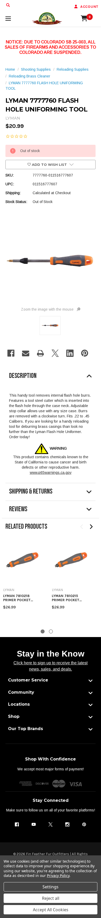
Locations (19, 704)
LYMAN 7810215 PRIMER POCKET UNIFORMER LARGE (68, 598)
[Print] (40, 353)
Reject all (50, 898)
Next (91, 527)
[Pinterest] (84, 353)
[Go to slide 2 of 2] (51, 631)
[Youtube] (33, 824)
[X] (55, 353)
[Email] (25, 353)
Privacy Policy (58, 875)
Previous (81, 527)
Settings (50, 887)
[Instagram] (67, 824)
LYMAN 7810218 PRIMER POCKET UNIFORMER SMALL (19, 598)
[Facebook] (10, 353)
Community (21, 692)
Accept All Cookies (50, 910)
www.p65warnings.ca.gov (50, 472)
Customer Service (28, 680)
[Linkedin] (69, 353)
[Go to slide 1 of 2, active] (43, 631)
